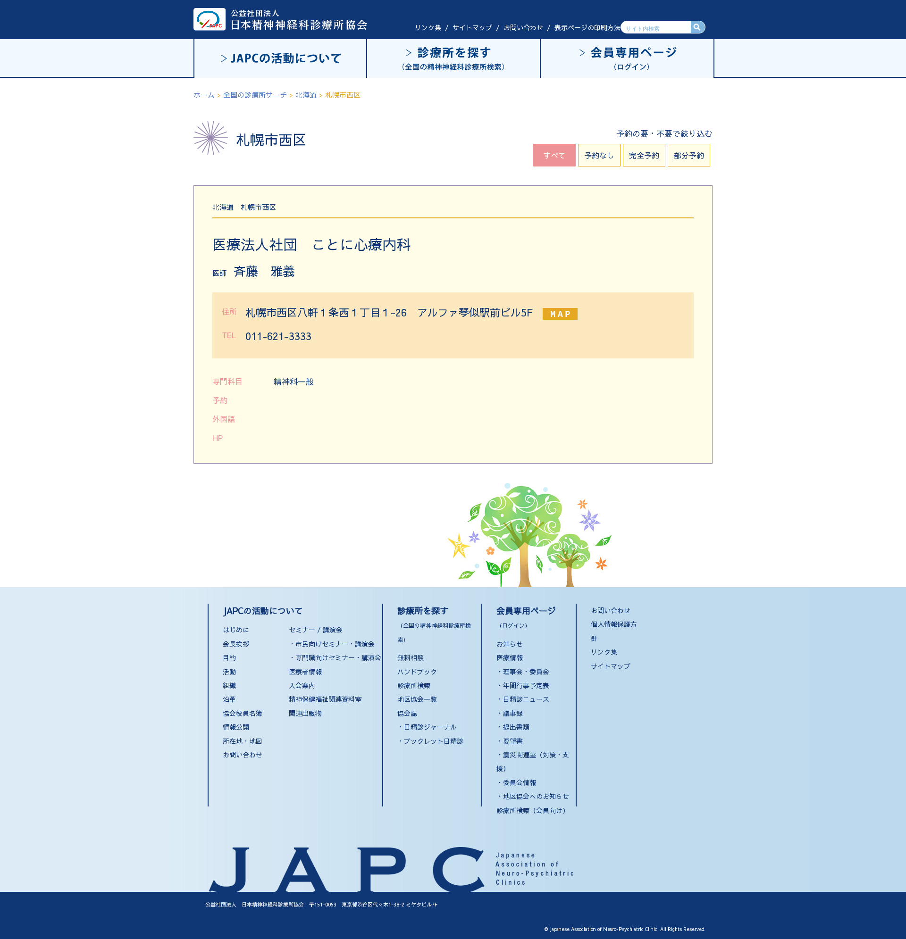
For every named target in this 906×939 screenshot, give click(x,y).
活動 (229, 671)
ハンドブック (417, 671)
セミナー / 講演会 (316, 629)
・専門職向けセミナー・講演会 (335, 657)
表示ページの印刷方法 (587, 27)
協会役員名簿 (242, 713)
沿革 (229, 699)
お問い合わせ (523, 27)
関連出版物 (305, 713)
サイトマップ (472, 27)
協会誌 (407, 713)
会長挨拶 (236, 643)
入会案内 (302, 685)
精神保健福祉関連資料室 (325, 699)
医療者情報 (305, 671)
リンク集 (428, 27)
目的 (229, 657)
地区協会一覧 (417, 699)
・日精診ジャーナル (427, 726)
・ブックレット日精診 (430, 741)
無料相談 (410, 657)
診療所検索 (413, 685)
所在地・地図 (242, 741)
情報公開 (236, 726)
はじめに (236, 629)
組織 (229, 685)
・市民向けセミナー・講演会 (332, 643)
